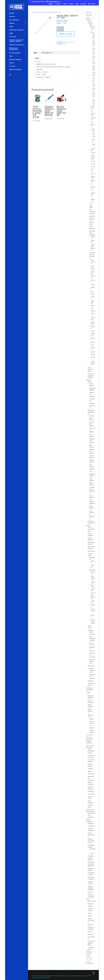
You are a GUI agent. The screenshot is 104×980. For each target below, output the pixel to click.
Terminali (93, 589)
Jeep (92, 306)
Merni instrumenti (91, 920)
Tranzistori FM (91, 684)
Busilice (90, 906)
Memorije (91, 774)
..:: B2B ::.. (50, 4)
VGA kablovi (91, 507)
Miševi (90, 771)
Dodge (93, 288)
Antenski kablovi (92, 389)
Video (11, 33)
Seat (92, 345)
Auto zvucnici (92, 26)
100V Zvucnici (92, 633)
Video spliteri (90, 710)
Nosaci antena (91, 731)
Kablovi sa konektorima (91, 412)
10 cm (93, 164)
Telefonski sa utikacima (92, 490)
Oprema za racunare (16, 45)
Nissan (93, 327)
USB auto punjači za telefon (91, 376)
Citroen (93, 281)
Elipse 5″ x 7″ (93, 182)
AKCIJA (11, 13)
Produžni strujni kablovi (91, 858)
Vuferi (93, 129)
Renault (93, 339)
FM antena (91, 551)
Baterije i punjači (15, 59)
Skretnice (93, 572)
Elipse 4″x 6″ (93, 177)
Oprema (92, 570)
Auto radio (91, 206)
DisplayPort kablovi (91, 451)
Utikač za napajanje (91, 896)
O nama (64, 4)
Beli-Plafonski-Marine (92, 638)
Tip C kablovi (91, 496)
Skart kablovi (91, 484)
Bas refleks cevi (93, 578)
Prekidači (92, 850)
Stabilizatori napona (91, 878)
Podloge (91, 791)
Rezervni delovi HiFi (92, 661)
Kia (92, 308)
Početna (58, 4)
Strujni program (15, 53)
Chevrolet (93, 272)
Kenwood (93, 107)
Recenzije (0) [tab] (46, 53)
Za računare (91, 516)
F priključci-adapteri (91, 696)
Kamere (90, 768)
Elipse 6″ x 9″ (93, 195)
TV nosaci (12, 36)
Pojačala (91, 668)
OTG (91, 471)
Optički (91, 469)
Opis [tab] (35, 53)
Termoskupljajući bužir (91, 943)
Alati (11, 56)
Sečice (90, 932)
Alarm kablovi (91, 385)
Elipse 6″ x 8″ (93, 188)
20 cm (93, 173)
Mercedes (93, 319)
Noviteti (12, 16)
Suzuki (93, 352)
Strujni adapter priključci (91, 888)
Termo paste (90, 797)
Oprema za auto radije (92, 218)
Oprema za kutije (93, 621)
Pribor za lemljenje (91, 928)
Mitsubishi (93, 323)
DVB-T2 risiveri (92, 722)
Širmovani (92, 407)
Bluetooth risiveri (91, 543)
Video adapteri (91, 705)
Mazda (93, 314)
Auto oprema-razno (91, 369)
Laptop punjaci (90, 765)
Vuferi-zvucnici (93, 133)
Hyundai (92, 302)
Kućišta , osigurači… (91, 829)
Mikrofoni (91, 666)
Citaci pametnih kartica (91, 751)
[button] (50, 18)
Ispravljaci (91, 826)
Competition (93, 42)
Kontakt (71, 4)
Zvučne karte (90, 806)
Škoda (93, 354)
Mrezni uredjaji (90, 783)
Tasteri (91, 853)
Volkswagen (93, 363)
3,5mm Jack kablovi (91, 417)
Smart (93, 342)
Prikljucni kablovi (92, 475)
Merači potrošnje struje (91, 841)
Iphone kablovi (91, 461)
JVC (92, 111)
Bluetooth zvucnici (91, 547)
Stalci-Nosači (93, 611)
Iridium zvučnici (93, 51)
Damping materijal (93, 595)
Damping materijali (16, 30)
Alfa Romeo (93, 262)
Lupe (89, 913)
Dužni (90, 382)
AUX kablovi (91, 435)
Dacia (93, 285)
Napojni (92, 403)
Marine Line (91, 223)
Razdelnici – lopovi (91, 874)
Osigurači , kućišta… (93, 247)
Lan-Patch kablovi (91, 761)
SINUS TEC (93, 114)
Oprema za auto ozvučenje (92, 255)
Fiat (92, 292)
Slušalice (90, 681)
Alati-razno (71, 42)
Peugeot (92, 334)
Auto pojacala (92, 227)
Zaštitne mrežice (93, 603)
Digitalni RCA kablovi (92, 440)
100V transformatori (91, 529)
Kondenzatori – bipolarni (91, 815)
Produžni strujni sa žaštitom (91, 864)
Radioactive (93, 68)
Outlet (11, 63)
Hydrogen (93, 74)
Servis (77, 4)
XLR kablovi (91, 511)
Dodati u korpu (65, 34)
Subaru (93, 348)
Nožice (93, 616)
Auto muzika (90, 22)
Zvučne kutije (90, 554)
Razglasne (92, 558)
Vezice (64, 44)
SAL (92, 122)
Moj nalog (83, 4)
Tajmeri (90, 892)
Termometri (91, 938)
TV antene (91, 727)
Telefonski (92, 400)
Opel (92, 331)
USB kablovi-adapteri (92, 501)
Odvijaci (90, 925)
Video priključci (91, 701)
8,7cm (93, 161)
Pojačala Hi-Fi (92, 671)
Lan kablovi (91, 465)
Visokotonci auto (93, 157)
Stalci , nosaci (90, 627)
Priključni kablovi (91, 869)
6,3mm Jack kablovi (91, 424)
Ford (92, 294)
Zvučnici (90, 630)
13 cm (93, 166)
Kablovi (11, 23)
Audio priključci (91, 534)
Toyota (93, 358)
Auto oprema (14, 20)
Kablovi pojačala (93, 239)
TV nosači (91, 718)
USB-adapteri (91, 802)
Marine (93, 89)
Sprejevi (90, 934)
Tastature (91, 794)
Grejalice (91, 823)
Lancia (93, 311)
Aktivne (93, 562)
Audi (92, 266)
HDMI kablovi (91, 456)
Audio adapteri (91, 539)
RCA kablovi (91, 479)
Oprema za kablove (91, 522)
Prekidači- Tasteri (91, 846)
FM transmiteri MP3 (92, 211)
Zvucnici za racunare (91, 756)
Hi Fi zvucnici (92, 643)
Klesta (90, 916)
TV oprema (90, 714)
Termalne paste (91, 948)
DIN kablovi (91, 446)
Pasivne (93, 566)
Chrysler (93, 277)
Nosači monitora (91, 788)
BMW (93, 269)
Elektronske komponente (13, 48)
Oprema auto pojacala (92, 233)
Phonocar (93, 119)
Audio (11, 26)
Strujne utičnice (90, 882)
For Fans (12, 66)
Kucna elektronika (91, 834)
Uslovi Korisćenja (15, 69)
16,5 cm (92, 170)
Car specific (93, 35)
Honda (93, 298)
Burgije (90, 904)
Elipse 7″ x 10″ (93, 201)
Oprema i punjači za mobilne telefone (16, 40)
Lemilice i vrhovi (91, 910)
